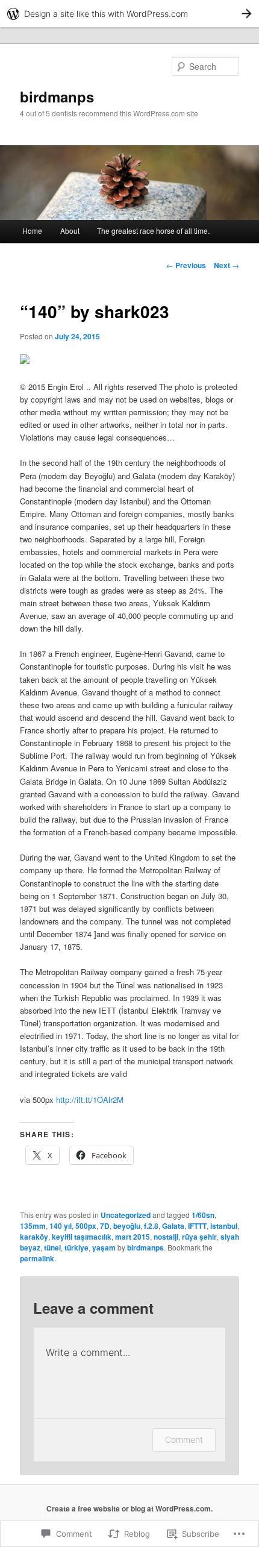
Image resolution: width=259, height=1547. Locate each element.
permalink (37, 1258)
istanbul (223, 1225)
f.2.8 (151, 1225)
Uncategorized (126, 1215)
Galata (173, 1225)
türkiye (76, 1247)
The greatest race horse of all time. (153, 230)
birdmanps (57, 96)
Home (32, 230)
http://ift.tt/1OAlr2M (89, 1099)
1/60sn (203, 1215)
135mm (33, 1225)
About (70, 230)
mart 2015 (132, 1236)
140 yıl (60, 1225)
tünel (52, 1247)
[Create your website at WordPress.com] (129, 13)
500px (85, 1225)
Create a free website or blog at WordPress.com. (129, 1508)
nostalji (166, 1236)
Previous (186, 265)
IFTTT (197, 1225)
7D (105, 1225)
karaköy (34, 1236)
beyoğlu (126, 1225)
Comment (184, 1439)
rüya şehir (199, 1236)
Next (226, 265)
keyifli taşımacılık (81, 1236)
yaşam (104, 1247)
